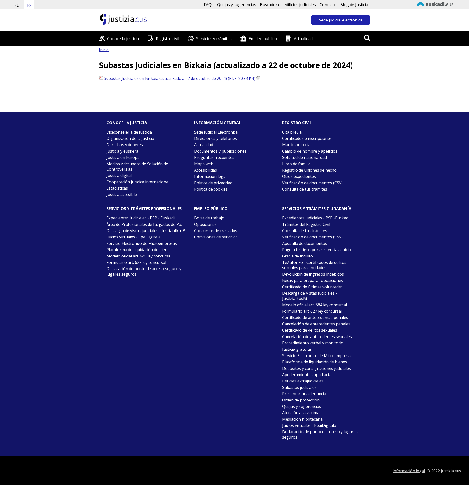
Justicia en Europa (123, 157)
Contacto (328, 4)
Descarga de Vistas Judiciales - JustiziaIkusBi (309, 295)
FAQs (208, 4)
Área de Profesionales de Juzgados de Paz (145, 224)
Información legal (210, 176)
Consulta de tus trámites (304, 189)
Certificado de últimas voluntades (312, 286)
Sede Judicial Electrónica (216, 132)
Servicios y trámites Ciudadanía (316, 208)
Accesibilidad (205, 170)
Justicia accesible (122, 194)
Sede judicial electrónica (340, 20)
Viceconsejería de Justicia (129, 132)
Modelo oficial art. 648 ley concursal (139, 256)
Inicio (104, 49)
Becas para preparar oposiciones (312, 280)
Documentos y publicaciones (220, 151)
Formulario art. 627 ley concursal (136, 262)
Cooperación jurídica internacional (138, 182)
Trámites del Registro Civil (306, 224)
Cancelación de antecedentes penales (316, 324)
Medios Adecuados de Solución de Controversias (137, 166)
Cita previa (292, 132)
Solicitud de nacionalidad (304, 157)
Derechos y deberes (125, 144)
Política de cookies (211, 189)
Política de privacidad (213, 182)
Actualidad (303, 38)
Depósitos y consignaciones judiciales (316, 368)
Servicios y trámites (214, 38)
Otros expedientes (299, 176)
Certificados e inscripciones (307, 138)
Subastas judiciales (299, 387)
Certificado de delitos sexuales (309, 330)
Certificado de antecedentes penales (315, 317)
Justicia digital (119, 175)
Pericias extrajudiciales (302, 381)
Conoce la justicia (123, 38)
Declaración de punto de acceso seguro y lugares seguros (144, 271)
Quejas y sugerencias (236, 4)
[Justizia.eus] (123, 24)
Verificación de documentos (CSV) (312, 182)
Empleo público (263, 38)
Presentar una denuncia (304, 393)
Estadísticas (117, 188)
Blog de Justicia (354, 4)
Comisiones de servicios (216, 237)
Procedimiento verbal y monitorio (312, 343)
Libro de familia (296, 163)
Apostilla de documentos (304, 243)
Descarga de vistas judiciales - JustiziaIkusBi (146, 230)
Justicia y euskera (122, 151)
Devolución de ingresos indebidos (313, 274)
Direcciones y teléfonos (215, 138)
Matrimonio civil (296, 144)
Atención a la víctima (300, 412)
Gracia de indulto (297, 256)
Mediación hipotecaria (302, 419)
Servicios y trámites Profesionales (144, 208)
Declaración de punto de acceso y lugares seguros (320, 434)
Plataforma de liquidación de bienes (139, 249)
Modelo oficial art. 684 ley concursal (314, 305)
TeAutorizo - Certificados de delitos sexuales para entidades (314, 265)
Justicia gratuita (296, 349)
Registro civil (167, 38)
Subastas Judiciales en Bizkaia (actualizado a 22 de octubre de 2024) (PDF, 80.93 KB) (180, 78)
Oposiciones (205, 224)
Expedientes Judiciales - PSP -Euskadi (315, 218)
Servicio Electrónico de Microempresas (142, 243)
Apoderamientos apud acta (306, 374)
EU (17, 5)
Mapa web (203, 163)
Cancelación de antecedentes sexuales (317, 336)
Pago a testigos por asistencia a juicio (316, 249)
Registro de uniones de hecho (309, 170)
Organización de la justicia (130, 138)
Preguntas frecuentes (214, 157)
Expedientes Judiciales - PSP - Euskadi (141, 218)
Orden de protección (301, 400)
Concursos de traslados (215, 230)
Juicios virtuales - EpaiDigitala (133, 237)
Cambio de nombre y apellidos (309, 151)
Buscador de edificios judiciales (288, 4)
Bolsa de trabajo (209, 218)
